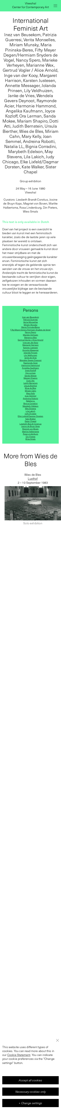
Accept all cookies (30, 1080)
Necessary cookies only (30, 1092)
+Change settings (30, 1103)
